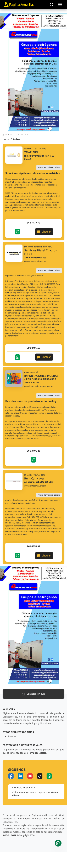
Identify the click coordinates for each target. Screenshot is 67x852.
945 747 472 (33, 223)
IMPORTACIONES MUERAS (41, 376)
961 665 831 (33, 546)
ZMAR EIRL (31, 152)
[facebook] (11, 776)
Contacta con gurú (36, 694)
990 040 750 (33, 348)
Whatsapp (17, 231)
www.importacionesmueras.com (38, 386)
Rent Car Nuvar (34, 478)
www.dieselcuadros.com (35, 261)
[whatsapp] (49, 776)
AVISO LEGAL (9, 835)
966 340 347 (33, 451)
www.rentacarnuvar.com (35, 486)
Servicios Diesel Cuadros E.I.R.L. (40, 252)
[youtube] (30, 776)
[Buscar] (52, 4)
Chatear (46, 232)
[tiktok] (39, 776)
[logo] (14, 155)
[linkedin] (20, 776)
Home (6, 139)
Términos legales (37, 753)
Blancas (12, 736)
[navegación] (60, 5)
